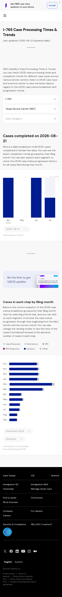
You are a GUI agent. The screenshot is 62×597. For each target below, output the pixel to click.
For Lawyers (37, 511)
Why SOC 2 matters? (41, 524)
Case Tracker (9, 475)
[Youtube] (24, 551)
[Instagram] (30, 551)
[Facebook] (12, 551)
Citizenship (8, 489)
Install (52, 5)
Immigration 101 (10, 484)
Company (8, 511)
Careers (7, 515)
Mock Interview (10, 502)
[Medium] (36, 551)
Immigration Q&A (39, 484)
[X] (6, 551)
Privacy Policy (9, 573)
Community (37, 497)
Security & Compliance (14, 524)
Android (55, 475)
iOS (32, 475)
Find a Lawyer (9, 497)
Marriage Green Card (41, 489)
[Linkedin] (18, 551)
